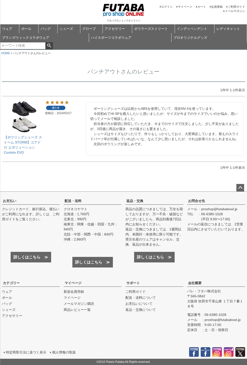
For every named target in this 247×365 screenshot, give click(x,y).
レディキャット (228, 29)
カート (201, 6)
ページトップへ (240, 188)
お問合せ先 (196, 201)
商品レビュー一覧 (77, 310)
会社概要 (195, 283)
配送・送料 (73, 201)
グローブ (89, 29)
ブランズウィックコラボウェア (25, 37)
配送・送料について (140, 298)
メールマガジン (235, 11)
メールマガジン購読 (79, 304)
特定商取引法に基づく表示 (26, 352)
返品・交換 (134, 201)
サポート (133, 283)
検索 (49, 45)
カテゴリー (11, 283)
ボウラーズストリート (151, 29)
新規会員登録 (74, 291)
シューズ (66, 29)
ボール (26, 29)
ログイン (167, 6)
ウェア (7, 29)
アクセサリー (115, 29)
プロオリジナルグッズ (190, 37)
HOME (5, 53)
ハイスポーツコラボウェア (111, 37)
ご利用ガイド (236, 6)
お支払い (9, 201)
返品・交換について (140, 310)
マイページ (185, 6)
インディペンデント (192, 29)
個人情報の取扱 (64, 352)
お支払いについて (138, 304)
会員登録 (217, 6)
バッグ (46, 29)
